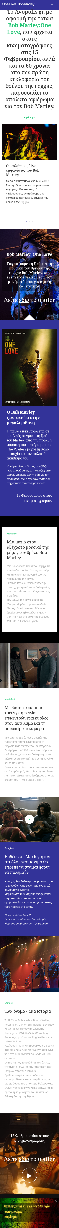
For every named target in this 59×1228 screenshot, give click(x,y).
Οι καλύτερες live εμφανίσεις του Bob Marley (22, 170)
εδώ (24, 300)
